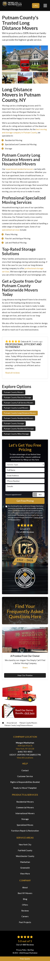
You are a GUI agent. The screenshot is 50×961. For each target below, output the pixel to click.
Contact (25, 770)
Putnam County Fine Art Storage (17, 397)
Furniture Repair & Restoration (25, 830)
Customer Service (25, 776)
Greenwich (25, 867)
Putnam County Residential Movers (18, 418)
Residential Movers (25, 802)
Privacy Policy (15, 519)
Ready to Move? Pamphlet (25, 788)
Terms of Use (38, 517)
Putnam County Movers (14, 392)
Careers (25, 916)
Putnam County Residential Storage (19, 428)
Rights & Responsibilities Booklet (25, 782)
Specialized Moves (25, 825)
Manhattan (25, 862)
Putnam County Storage (14, 423)
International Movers (25, 813)
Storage (25, 819)
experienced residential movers (19, 169)
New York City (25, 844)
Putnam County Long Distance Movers (20, 413)
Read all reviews (12, 372)
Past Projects (25, 922)
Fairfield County (25, 850)
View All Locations (25, 757)
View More (25, 873)
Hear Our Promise (25, 675)
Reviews (25, 910)
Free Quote (25, 959)
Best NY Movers (25, 893)
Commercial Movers (25, 807)
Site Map (30, 950)
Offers (25, 905)
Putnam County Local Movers (16, 408)
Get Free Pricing (25, 500)
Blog (25, 899)
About (25, 887)
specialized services (10, 230)
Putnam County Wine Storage (16, 434)
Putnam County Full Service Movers (18, 402)
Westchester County (25, 856)
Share (25, 667)
